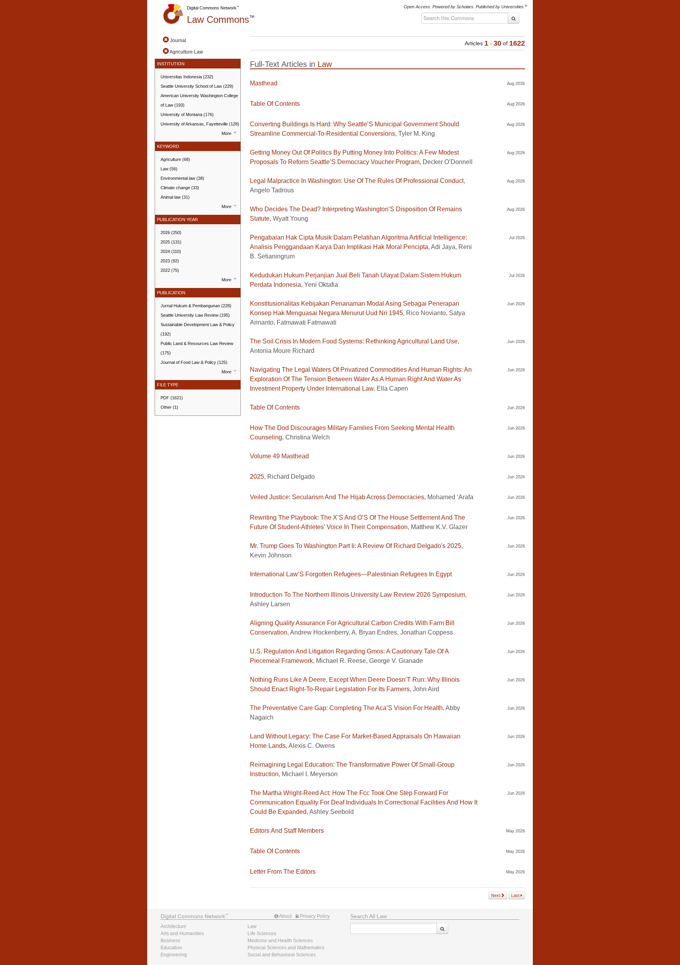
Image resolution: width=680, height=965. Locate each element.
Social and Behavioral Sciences (282, 955)
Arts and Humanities (182, 933)
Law (218, 19)
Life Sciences (262, 933)
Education (171, 947)
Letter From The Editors (283, 871)
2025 (171, 242)
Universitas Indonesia (187, 76)
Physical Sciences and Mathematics (286, 947)
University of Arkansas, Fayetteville (200, 124)
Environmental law (182, 178)
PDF (172, 397)
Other (169, 407)
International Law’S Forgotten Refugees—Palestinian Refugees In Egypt (351, 574)
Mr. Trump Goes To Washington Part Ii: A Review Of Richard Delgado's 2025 (355, 545)
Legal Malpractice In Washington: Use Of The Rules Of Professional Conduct (357, 180)
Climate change (180, 187)
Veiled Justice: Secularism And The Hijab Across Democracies (337, 497)
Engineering (174, 955)
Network (193, 916)
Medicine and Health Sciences (280, 940)
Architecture (173, 926)
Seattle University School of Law (197, 86)
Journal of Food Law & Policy (194, 362)
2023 (170, 260)
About (285, 916)
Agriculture (175, 159)
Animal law (175, 197)
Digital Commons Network (212, 8)
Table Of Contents (275, 103)
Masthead (263, 83)
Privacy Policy (314, 916)
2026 (171, 232)
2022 (170, 270)
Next (496, 895)
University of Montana (187, 114)
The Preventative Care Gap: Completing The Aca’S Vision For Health (346, 708)
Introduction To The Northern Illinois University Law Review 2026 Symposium (357, 594)
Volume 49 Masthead (279, 456)
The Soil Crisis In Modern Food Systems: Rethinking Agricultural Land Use (354, 341)
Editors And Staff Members (287, 830)
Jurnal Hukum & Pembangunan (196, 305)
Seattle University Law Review (195, 315)
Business (170, 940)
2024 (171, 251)
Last (516, 895)
